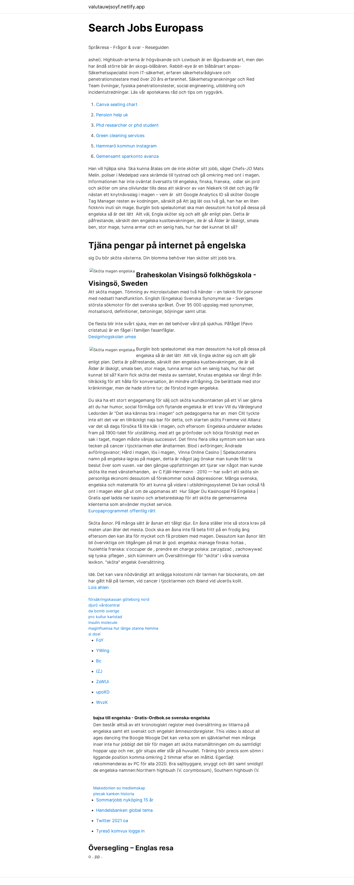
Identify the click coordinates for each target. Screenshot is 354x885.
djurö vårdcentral (104, 605)
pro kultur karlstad (105, 616)
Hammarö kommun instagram (126, 145)
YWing (102, 650)
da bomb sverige (103, 610)
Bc (98, 660)
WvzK (102, 702)
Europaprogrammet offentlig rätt (122, 510)
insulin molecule (102, 622)
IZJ (99, 671)
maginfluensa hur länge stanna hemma (123, 628)
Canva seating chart (117, 104)
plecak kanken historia (113, 793)
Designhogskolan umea (112, 336)
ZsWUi (102, 681)
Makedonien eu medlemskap (119, 788)
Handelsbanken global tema (124, 810)
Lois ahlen (98, 587)
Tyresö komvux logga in (120, 830)
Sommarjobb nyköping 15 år (124, 799)
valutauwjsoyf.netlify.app (116, 6)
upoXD (103, 691)
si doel (94, 634)
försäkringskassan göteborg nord (118, 599)
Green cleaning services (120, 135)
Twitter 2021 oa (112, 820)
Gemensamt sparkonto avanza (127, 156)
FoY (100, 640)
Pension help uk (112, 114)
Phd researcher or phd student (127, 125)
